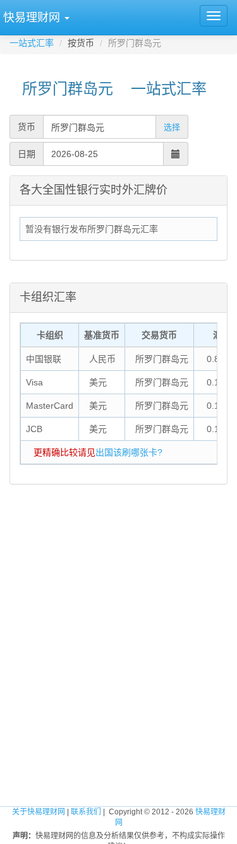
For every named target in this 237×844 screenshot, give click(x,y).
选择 (172, 127)
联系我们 (86, 811)
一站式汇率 (31, 43)
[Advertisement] (118, 631)
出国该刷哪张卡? (128, 452)
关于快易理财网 (38, 811)
